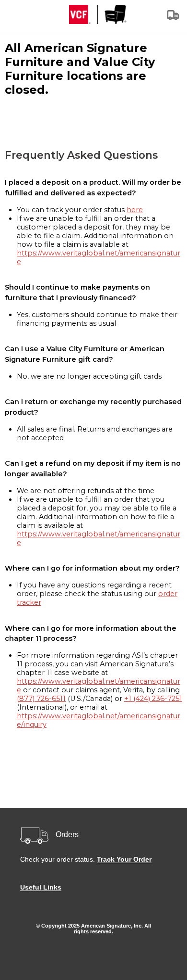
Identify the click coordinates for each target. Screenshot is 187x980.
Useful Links (40, 887)
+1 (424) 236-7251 (153, 698)
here (135, 209)
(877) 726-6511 (41, 698)
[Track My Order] (173, 18)
